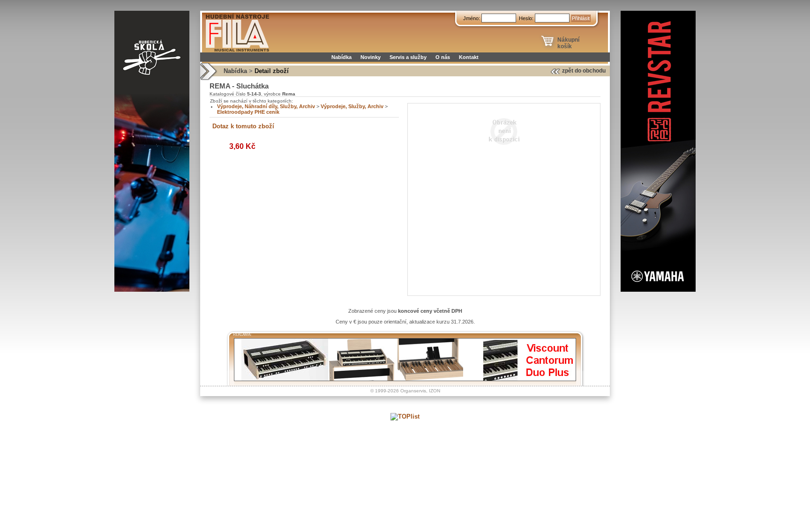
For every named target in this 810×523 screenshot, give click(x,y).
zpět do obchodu (584, 70)
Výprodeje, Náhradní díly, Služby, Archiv (266, 106)
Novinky (370, 57)
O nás (442, 57)
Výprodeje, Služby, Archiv (352, 106)
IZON (434, 390)
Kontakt (469, 57)
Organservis (413, 390)
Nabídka (341, 57)
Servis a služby (408, 57)
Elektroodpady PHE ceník (248, 112)
